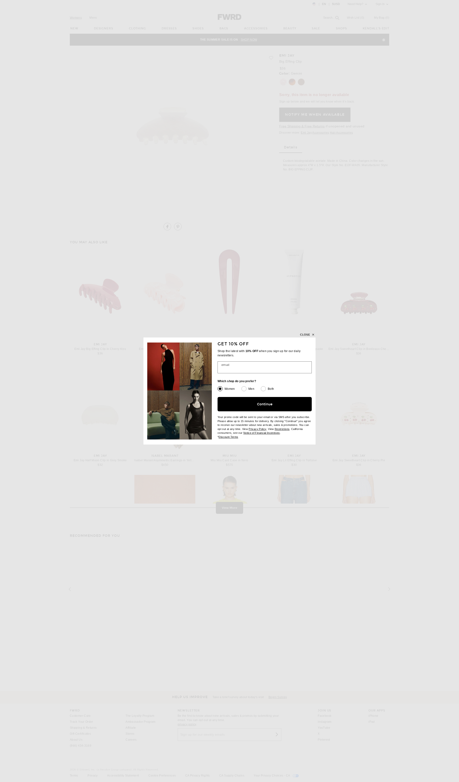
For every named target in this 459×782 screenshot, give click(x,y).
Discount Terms (228, 436)
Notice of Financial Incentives (261, 432)
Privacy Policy (257, 429)
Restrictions (282, 429)
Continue (265, 404)
